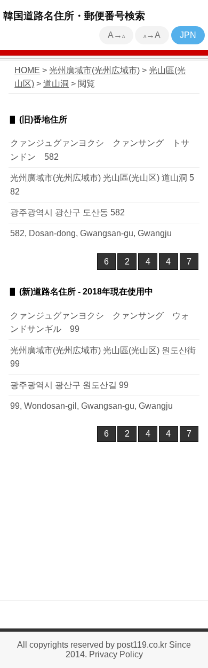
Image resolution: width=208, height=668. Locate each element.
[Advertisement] (104, 529)
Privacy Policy (116, 654)
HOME (27, 70)
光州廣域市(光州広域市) (94, 70)
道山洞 (56, 83)
